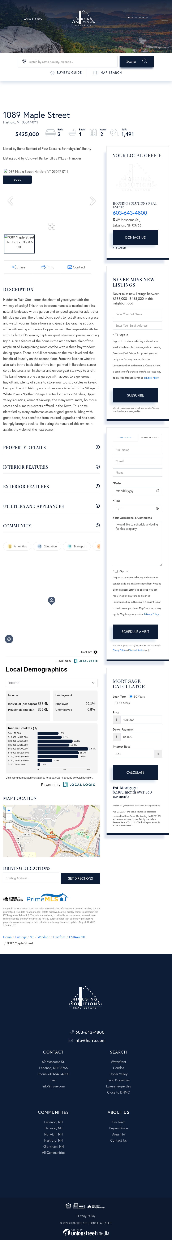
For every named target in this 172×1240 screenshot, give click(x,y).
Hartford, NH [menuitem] (53, 1140)
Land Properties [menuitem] (118, 1080)
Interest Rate (121, 746)
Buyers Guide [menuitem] (118, 1128)
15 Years (124, 703)
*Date (117, 483)
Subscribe (135, 395)
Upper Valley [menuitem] (118, 1074)
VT (32, 937)
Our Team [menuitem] (118, 1122)
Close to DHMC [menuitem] (118, 1092)
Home (7, 937)
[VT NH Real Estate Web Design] (86, 1232)
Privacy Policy (151, 377)
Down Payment (123, 729)
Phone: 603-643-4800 (53, 1074)
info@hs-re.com (89, 1040)
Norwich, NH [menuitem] (53, 1134)
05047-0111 (77, 937)
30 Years (139, 696)
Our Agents (119, 248)
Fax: (53, 1080)
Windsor (44, 937)
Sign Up (143, 17)
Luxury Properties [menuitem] (118, 1086)
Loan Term (119, 696)
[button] (137, 61)
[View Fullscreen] (9, 826)
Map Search (111, 72)
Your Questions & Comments (132, 518)
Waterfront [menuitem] (118, 1061)
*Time (116, 501)
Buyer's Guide (69, 72)
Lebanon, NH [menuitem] (53, 1122)
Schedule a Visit (149, 437)
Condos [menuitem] (118, 1068)
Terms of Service (136, 650)
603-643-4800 (34, 18)
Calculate (135, 772)
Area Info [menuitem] (118, 1134)
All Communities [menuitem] (53, 1152)
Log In (129, 17)
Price (116, 712)
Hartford (59, 937)
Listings (20, 937)
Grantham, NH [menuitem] (53, 1146)
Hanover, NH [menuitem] (53, 1128)
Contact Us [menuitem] (118, 1140)
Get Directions (80, 878)
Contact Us (135, 237)
